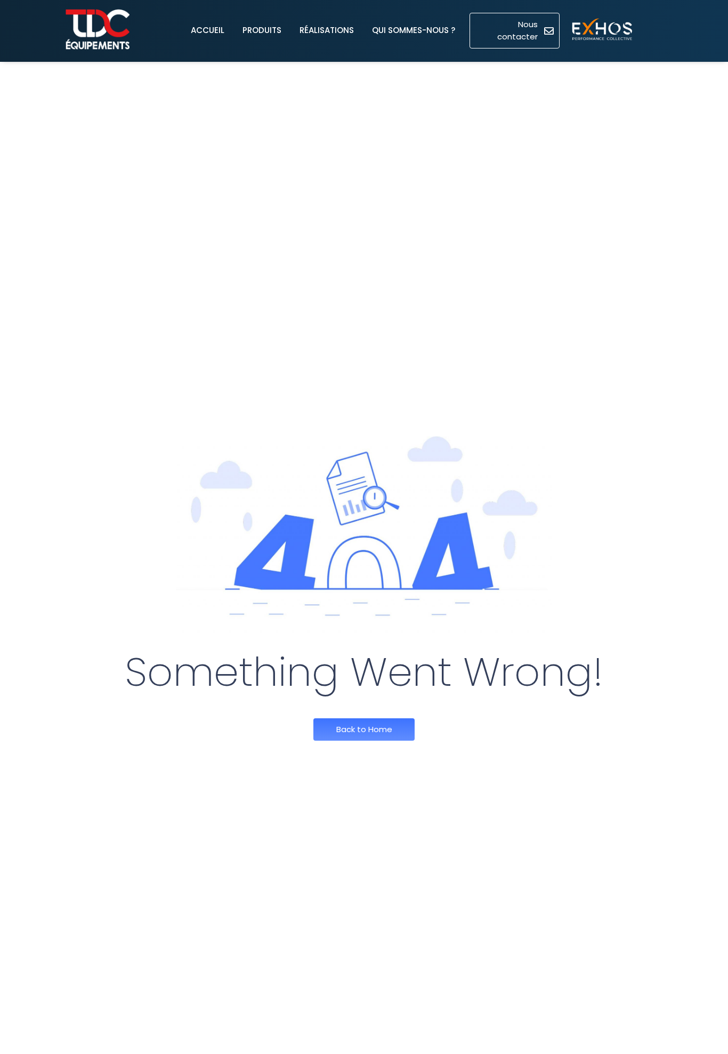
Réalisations (327, 30)
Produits (261, 30)
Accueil (207, 30)
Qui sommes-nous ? (413, 30)
